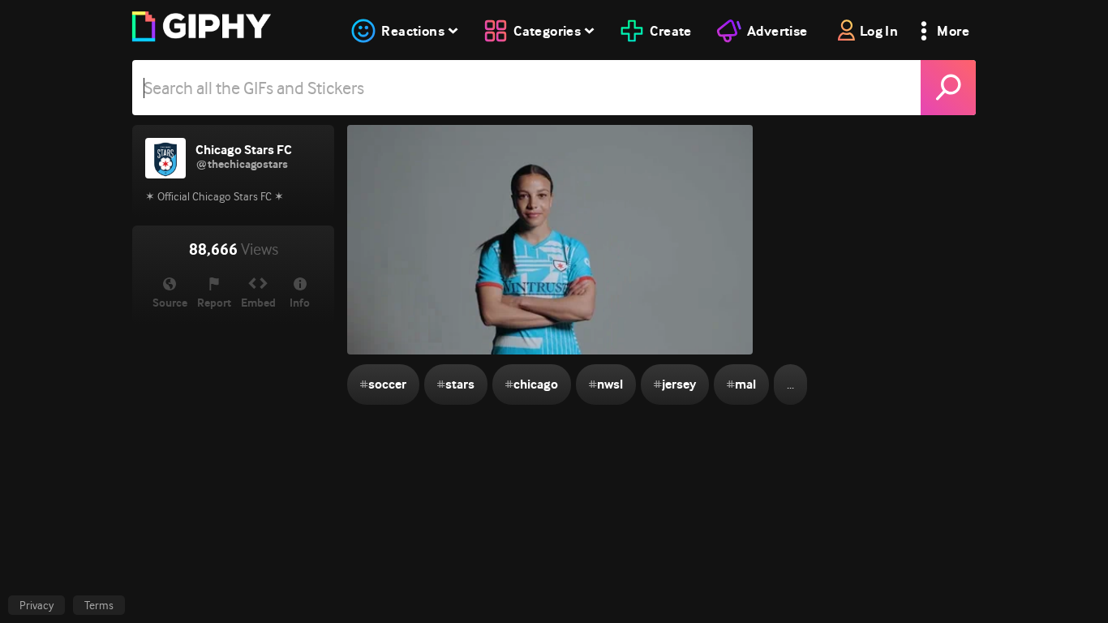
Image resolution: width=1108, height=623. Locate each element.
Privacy (36, 605)
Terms (99, 605)
